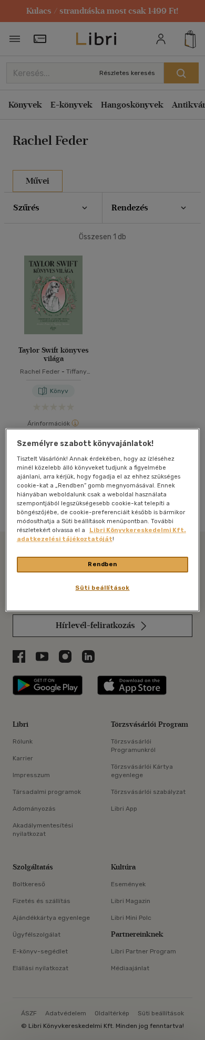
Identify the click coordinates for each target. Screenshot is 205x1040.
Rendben (102, 564)
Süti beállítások (102, 587)
